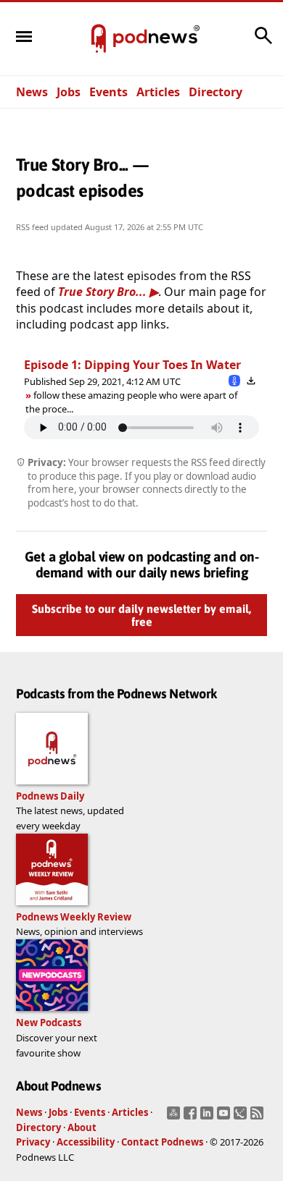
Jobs (69, 92)
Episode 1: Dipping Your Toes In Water (132, 365)
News (32, 92)
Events (108, 92)
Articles (158, 92)
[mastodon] (175, 1117)
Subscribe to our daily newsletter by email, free (141, 615)
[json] (242, 1117)
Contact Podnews (162, 1141)
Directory (215, 92)
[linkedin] (208, 1117)
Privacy (33, 1141)
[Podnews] (98, 39)
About (82, 1127)
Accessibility (86, 1141)
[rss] (258, 1117)
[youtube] (225, 1117)
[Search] (263, 43)
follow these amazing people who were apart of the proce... (131, 402)
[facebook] (192, 1117)
